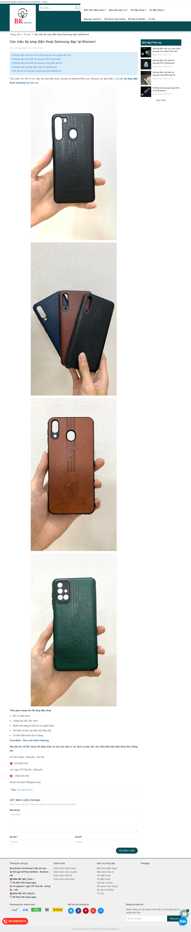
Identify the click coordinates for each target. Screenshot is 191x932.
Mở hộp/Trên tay (152, 42)
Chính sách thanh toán (64, 868)
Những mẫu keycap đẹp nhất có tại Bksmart (34, 67)
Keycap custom (92, 19)
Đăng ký (174, 918)
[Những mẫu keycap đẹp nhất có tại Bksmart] (146, 91)
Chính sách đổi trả (62, 875)
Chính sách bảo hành (64, 879)
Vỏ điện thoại (156, 10)
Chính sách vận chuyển (65, 872)
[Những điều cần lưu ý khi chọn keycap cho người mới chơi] (146, 52)
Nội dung (15, 810)
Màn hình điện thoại (94, 10)
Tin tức (151, 19)
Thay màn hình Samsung (36, 740)
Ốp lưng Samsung (25, 790)
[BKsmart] (23, 17)
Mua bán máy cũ (117, 10)
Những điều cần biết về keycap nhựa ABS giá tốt (37, 63)
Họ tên (14, 837)
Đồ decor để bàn (136, 19)
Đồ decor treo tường (115, 19)
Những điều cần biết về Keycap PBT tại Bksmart (36, 59)
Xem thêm (161, 100)
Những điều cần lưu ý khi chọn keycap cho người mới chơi (41, 55)
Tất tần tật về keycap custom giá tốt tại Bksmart (36, 71)
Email (78, 837)
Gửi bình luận (127, 850)
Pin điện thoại (138, 10)
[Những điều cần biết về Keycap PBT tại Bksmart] (146, 64)
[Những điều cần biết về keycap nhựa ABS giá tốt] (146, 78)
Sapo (116, 929)
